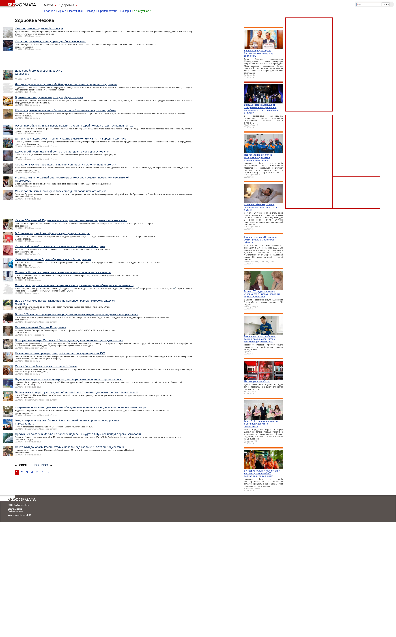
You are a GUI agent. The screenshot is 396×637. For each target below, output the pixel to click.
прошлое (40, 465)
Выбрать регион (15, 511)
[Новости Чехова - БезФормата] (18, 4)
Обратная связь (15, 509)
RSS (29, 515)
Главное (49, 11)
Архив (62, 11)
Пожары (125, 11)
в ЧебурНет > (142, 11)
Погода (90, 11)
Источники (76, 11)
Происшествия (107, 11)
